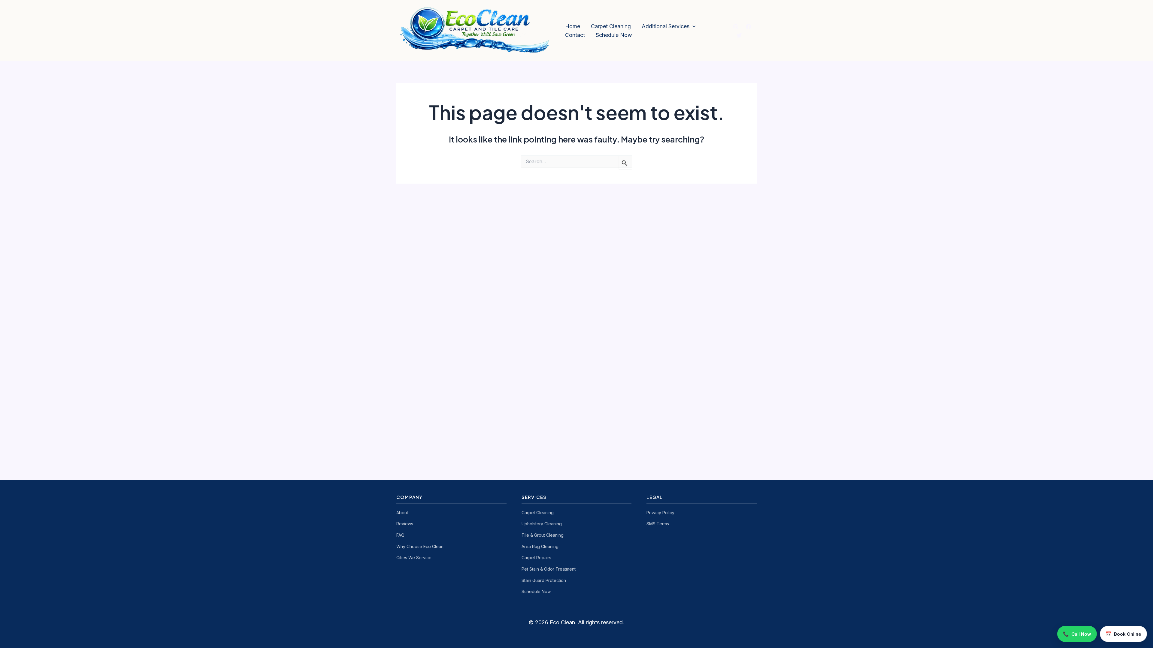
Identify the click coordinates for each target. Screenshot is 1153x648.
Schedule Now (614, 35)
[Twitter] (739, 35)
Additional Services (665, 26)
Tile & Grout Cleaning (543, 535)
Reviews (404, 523)
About (402, 512)
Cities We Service (413, 557)
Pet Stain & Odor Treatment (549, 569)
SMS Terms (657, 523)
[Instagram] (735, 26)
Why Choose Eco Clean (419, 546)
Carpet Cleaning (611, 26)
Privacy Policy (660, 512)
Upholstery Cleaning (542, 523)
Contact (575, 35)
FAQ (400, 535)
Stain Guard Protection (544, 580)
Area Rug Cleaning (540, 546)
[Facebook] (748, 26)
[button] (692, 26)
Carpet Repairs (536, 557)
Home (572, 26)
